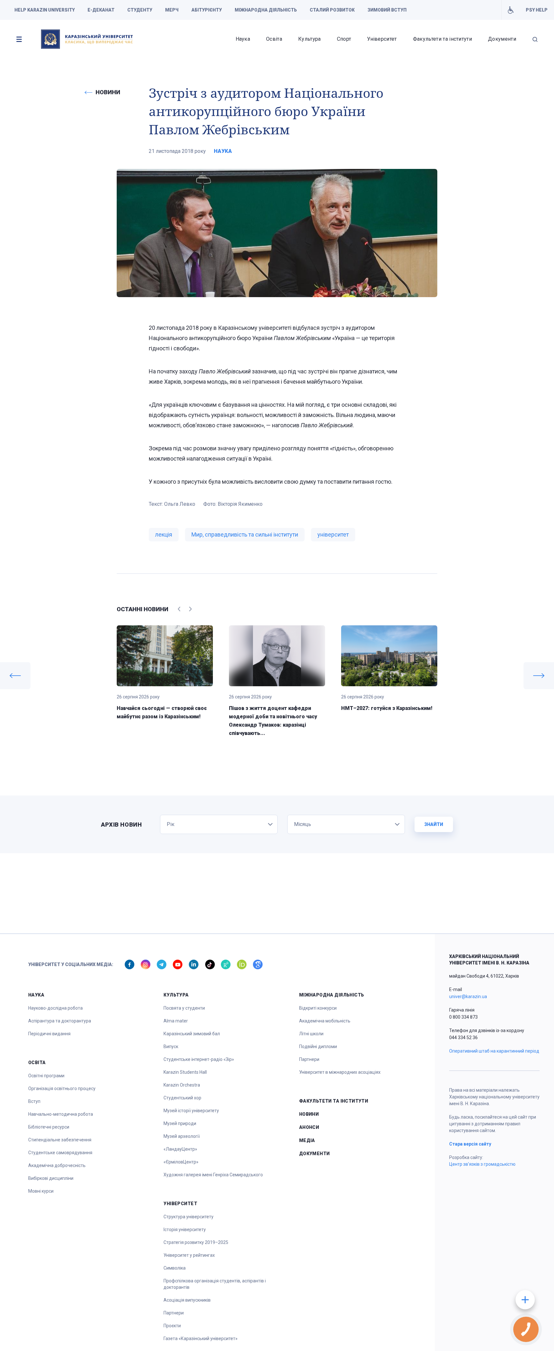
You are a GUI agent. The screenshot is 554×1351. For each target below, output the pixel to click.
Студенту (139, 10)
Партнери (174, 1312)
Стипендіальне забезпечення (59, 1139)
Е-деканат (101, 10)
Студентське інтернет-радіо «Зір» (199, 1059)
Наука (243, 39)
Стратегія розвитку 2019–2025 (196, 1242)
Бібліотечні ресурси (48, 1127)
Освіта (274, 39)
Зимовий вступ (387, 10)
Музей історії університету (191, 1110)
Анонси (309, 1127)
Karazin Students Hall (185, 1072)
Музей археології (182, 1136)
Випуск (171, 1046)
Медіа (307, 1140)
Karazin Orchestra (182, 1085)
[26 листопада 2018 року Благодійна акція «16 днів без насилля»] (15, 675)
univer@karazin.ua (468, 996)
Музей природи (180, 1123)
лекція (163, 534)
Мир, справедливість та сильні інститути (244, 534)
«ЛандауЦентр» (180, 1149)
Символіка (175, 1268)
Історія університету (185, 1229)
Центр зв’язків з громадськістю (482, 1164)
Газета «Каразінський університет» (201, 1338)
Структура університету (189, 1216)
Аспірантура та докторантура (59, 1020)
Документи (502, 39)
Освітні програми (46, 1075)
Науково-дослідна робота (55, 1008)
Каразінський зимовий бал (192, 1033)
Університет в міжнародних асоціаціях (340, 1072)
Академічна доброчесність (57, 1165)
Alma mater (176, 1020)
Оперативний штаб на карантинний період (494, 1051)
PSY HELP (537, 10)
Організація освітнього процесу (62, 1088)
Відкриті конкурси (318, 1008)
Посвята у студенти (184, 1008)
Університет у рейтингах (189, 1255)
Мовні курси (41, 1191)
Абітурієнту (206, 10)
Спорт (344, 39)
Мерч (172, 10)
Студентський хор (182, 1097)
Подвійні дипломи (318, 1046)
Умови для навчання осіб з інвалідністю (510, 10)
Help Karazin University (44, 10)
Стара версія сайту (470, 1144)
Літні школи (311, 1033)
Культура (309, 39)
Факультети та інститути (442, 39)
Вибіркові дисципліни (50, 1178)
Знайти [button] (433, 824)
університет (333, 534)
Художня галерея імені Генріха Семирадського (213, 1174)
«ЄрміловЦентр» (181, 1161)
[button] (19, 39)
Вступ (34, 1101)
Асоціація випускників (187, 1300)
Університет (382, 39)
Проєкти (172, 1325)
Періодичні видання (49, 1033)
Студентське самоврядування (60, 1152)
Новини (309, 1114)
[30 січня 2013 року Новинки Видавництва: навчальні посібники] (539, 675)
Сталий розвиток (332, 10)
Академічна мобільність (324, 1020)
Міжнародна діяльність (266, 10)
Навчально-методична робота (60, 1114)
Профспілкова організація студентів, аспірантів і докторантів (215, 1284)
